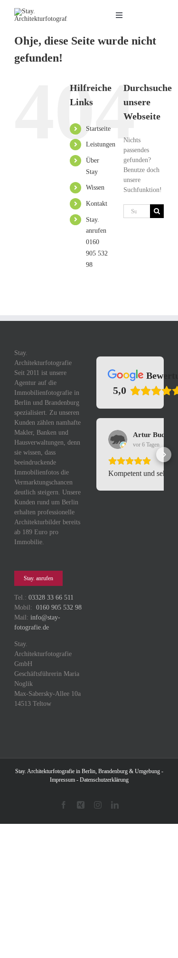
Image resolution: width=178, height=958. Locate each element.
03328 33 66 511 (51, 597)
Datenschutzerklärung (104, 779)
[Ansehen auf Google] (117, 439)
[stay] (40, 11)
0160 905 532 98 (59, 607)
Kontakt (96, 203)
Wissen (95, 187)
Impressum (62, 779)
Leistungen (100, 144)
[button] (96, 465)
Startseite (98, 128)
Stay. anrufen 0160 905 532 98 (97, 242)
